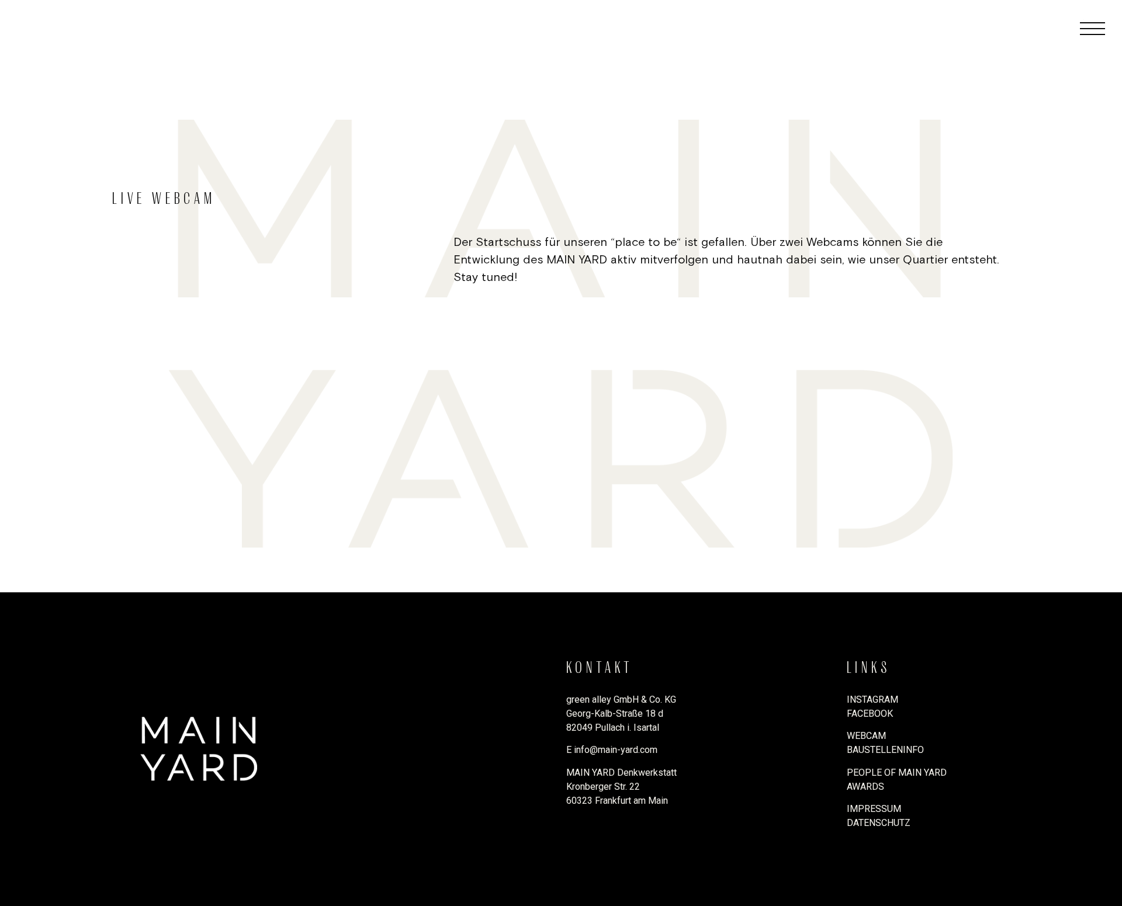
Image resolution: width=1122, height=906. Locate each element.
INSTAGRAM (872, 699)
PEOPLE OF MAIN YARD (897, 772)
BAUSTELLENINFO (885, 749)
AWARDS (865, 786)
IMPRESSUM (874, 808)
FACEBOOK (870, 713)
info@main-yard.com (615, 749)
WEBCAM (866, 735)
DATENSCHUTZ (878, 822)
